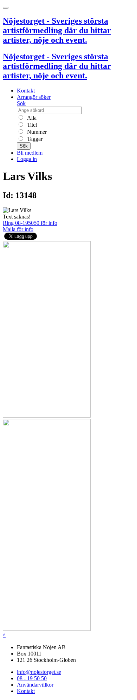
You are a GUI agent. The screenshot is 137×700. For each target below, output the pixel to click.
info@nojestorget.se (39, 672)
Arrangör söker (34, 97)
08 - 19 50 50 (32, 678)
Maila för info (18, 229)
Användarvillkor (35, 685)
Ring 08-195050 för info (30, 223)
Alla (31, 118)
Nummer (36, 132)
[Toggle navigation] (5, 8)
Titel (31, 125)
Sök (21, 103)
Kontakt (26, 91)
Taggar (34, 139)
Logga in (27, 159)
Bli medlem (30, 153)
